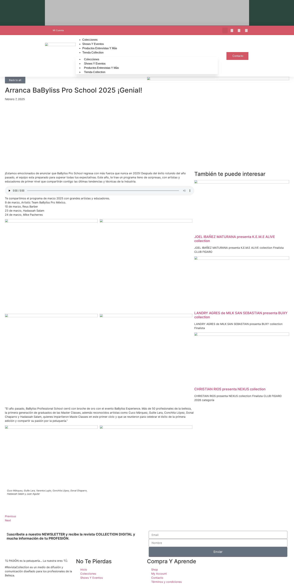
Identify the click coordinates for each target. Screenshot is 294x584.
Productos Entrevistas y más (99, 48)
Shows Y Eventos (93, 44)
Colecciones (89, 39)
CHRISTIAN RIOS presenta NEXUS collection (230, 389)
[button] (225, 30)
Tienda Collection (93, 52)
